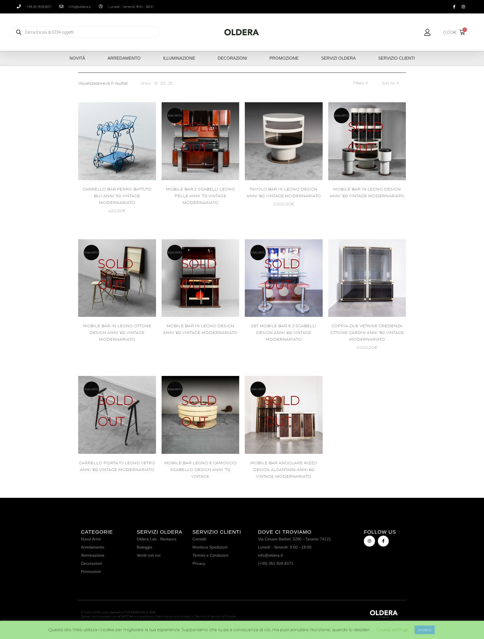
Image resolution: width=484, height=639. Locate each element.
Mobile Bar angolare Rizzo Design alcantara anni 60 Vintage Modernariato (283, 469)
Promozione (284, 58)
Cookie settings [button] (392, 629)
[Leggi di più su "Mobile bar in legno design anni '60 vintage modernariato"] (223, 296)
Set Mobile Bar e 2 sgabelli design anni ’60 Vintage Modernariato (283, 332)
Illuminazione (179, 58)
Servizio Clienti (396, 58)
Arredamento (124, 58)
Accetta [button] (424, 630)
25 (170, 83)
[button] (140, 160)
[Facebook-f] (454, 7)
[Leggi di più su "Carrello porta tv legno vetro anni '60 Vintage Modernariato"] (140, 433)
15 (155, 83)
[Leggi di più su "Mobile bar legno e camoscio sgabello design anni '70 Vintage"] (223, 433)
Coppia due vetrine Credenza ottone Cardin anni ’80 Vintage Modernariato (367, 332)
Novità (77, 58)
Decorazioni (232, 58)
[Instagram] (463, 7)
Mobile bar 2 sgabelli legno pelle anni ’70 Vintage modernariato (200, 196)
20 (162, 83)
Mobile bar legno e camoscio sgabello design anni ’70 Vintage (200, 469)
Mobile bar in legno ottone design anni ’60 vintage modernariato (117, 332)
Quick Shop (122, 160)
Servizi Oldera (338, 58)
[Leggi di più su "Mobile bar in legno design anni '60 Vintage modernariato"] (390, 160)
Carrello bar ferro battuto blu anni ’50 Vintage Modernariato (117, 196)
